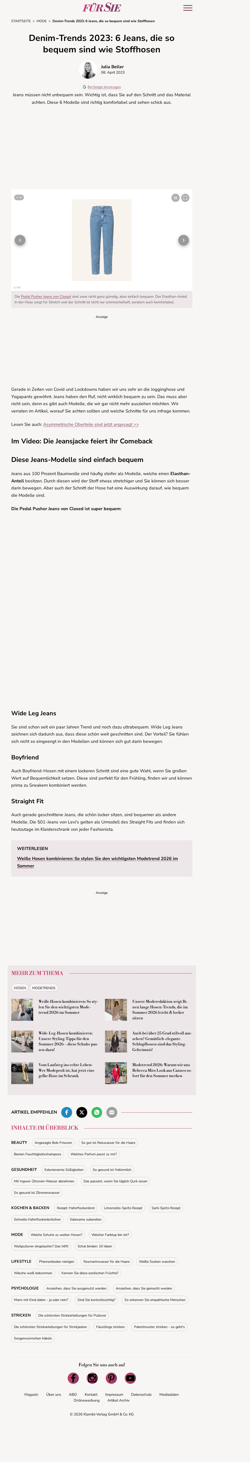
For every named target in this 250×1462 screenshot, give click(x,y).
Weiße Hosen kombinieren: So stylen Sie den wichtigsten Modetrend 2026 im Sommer (68, 1007)
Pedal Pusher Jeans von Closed (46, 296)
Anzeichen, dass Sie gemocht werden (144, 1288)
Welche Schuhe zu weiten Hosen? (56, 1235)
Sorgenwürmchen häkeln (33, 1338)
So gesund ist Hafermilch (112, 1169)
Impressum (114, 1394)
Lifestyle (21, 1261)
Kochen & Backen (30, 1208)
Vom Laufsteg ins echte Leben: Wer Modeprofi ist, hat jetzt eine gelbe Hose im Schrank (66, 1070)
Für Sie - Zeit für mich (101, 7)
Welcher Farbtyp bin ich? (110, 1235)
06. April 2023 (113, 72)
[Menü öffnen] (187, 7)
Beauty (19, 1142)
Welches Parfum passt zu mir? (94, 1154)
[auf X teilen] (81, 1112)
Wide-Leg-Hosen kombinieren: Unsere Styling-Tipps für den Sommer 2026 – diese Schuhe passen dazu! (68, 1041)
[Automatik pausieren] (175, 198)
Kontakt (91, 1394)
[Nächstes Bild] (183, 240)
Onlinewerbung (87, 1400)
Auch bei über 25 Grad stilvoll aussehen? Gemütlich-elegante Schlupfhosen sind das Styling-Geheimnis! (162, 1041)
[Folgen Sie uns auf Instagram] (92, 1378)
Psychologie (25, 1288)
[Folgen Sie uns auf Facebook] (73, 1378)
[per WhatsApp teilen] (97, 1112)
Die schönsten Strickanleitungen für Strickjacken (50, 1327)
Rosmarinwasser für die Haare (106, 1261)
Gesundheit (24, 1169)
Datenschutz (141, 1394)
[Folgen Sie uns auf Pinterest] (111, 1378)
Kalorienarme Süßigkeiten (63, 1169)
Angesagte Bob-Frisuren (53, 1142)
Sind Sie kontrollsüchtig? (96, 1300)
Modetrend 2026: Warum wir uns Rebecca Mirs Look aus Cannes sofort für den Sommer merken (162, 1070)
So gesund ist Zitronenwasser (37, 1192)
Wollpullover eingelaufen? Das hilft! (41, 1246)
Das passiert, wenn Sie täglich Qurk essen (115, 1181)
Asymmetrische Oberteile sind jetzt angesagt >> (91, 424)
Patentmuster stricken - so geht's (159, 1327)
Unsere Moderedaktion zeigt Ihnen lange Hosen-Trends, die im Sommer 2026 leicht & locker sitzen (160, 1009)
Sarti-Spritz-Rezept (166, 1208)
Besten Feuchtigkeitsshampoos (37, 1154)
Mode (17, 1234)
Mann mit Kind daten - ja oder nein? (41, 1300)
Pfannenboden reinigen (56, 1261)
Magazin (31, 1394)
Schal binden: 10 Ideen (95, 1246)
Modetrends (43, 988)
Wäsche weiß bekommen (33, 1273)
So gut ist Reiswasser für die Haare (108, 1142)
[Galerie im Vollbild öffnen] (185, 198)
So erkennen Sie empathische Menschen (155, 1300)
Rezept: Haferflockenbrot (76, 1208)
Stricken (21, 1315)
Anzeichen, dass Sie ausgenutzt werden (76, 1288)
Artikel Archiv (118, 1400)
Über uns (53, 1394)
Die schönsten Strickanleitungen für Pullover (72, 1315)
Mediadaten (169, 1394)
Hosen (20, 988)
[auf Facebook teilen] (66, 1112)
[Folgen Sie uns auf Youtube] (130, 1378)
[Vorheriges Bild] (20, 240)
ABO (73, 1394)
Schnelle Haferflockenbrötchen (37, 1219)
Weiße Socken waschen (157, 1261)
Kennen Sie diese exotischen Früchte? (90, 1273)
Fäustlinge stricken (110, 1327)
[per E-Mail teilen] (111, 1112)
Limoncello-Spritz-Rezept (123, 1208)
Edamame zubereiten (86, 1219)
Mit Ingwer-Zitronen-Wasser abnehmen (44, 1181)
